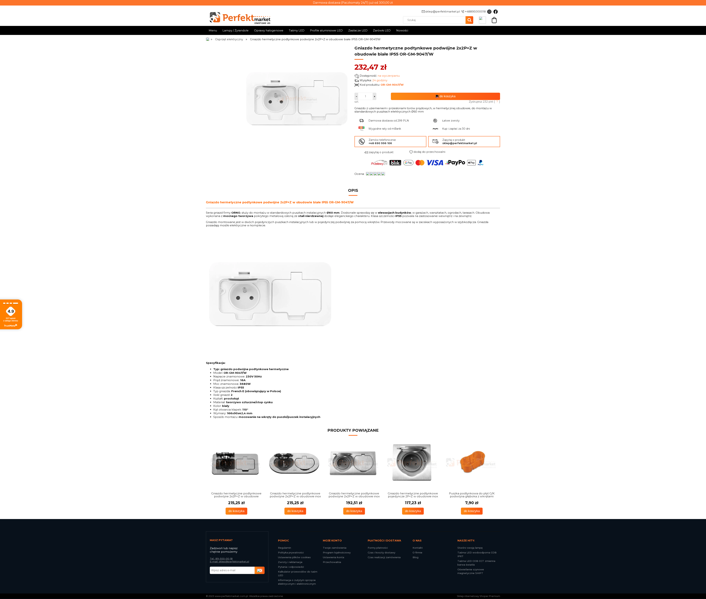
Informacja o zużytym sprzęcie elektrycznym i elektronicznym (297, 582)
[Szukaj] (469, 20)
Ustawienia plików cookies (294, 557)
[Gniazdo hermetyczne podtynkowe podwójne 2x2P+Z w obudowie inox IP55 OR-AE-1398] (294, 463)
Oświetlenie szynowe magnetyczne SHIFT (470, 571)
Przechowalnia (332, 562)
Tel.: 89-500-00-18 (221, 558)
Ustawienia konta (333, 557)
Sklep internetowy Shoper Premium (478, 596)
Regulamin (284, 547)
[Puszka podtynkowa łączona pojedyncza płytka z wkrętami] (470, 463)
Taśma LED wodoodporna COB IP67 (477, 554)
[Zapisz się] (260, 570)
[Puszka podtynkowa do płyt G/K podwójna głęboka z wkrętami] (412, 463)
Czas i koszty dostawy (381, 552)
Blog (415, 557)
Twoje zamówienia (334, 547)
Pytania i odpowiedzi (291, 566)
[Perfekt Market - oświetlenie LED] (238, 15)
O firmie (417, 552)
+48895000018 (475, 11)
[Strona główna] (208, 39)
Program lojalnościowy (337, 552)
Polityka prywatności (291, 552)
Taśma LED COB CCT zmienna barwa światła (476, 562)
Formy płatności (378, 547)
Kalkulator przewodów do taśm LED (297, 573)
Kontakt (418, 547)
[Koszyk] (494, 19)
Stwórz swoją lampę (470, 547)
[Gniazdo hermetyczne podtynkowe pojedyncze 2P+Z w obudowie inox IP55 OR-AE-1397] (353, 463)
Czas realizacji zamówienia (384, 557)
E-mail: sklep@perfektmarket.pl (229, 561)
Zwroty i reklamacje (290, 562)
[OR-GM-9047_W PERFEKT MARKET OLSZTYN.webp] (297, 98)
